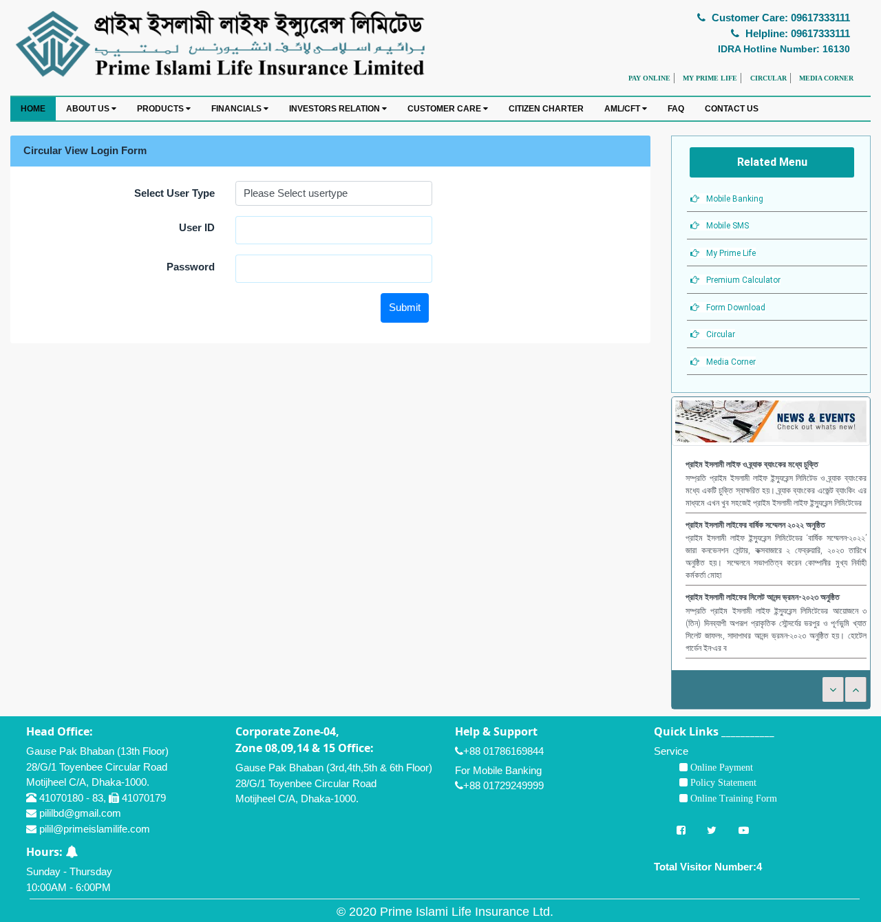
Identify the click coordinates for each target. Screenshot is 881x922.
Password (191, 266)
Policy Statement (722, 782)
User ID (197, 227)
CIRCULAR (768, 78)
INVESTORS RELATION (335, 109)
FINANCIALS (237, 109)
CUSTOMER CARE (445, 109)
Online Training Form (732, 798)
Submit (405, 307)
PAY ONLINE (649, 78)
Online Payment (720, 767)
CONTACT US (731, 109)
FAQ (676, 109)
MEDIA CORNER (826, 78)
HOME (33, 109)
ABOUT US (89, 109)
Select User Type (174, 193)
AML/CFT (623, 109)
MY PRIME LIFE (710, 78)
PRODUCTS (161, 109)
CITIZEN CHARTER (546, 109)
